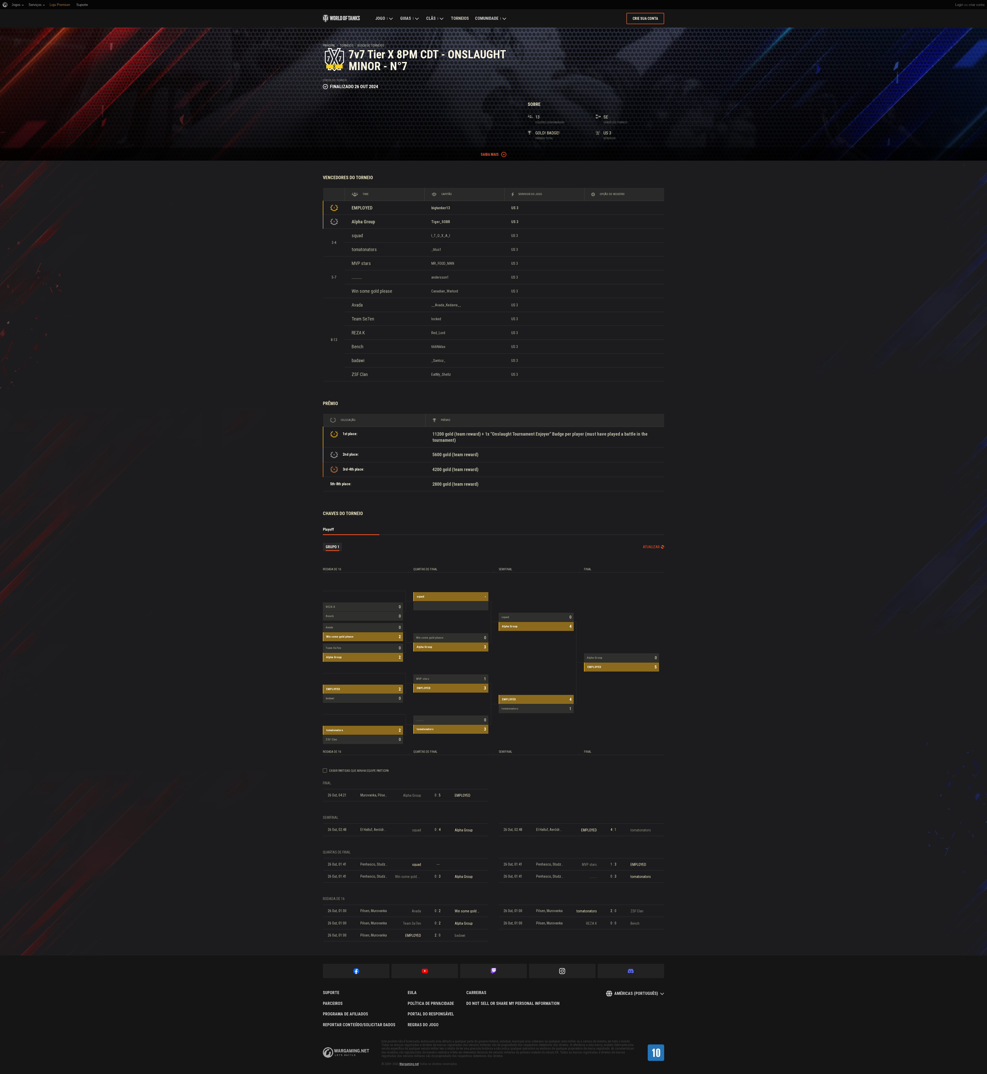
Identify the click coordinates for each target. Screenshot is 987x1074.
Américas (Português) (636, 993)
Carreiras (476, 992)
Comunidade (486, 18)
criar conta (976, 5)
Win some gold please (372, 291)
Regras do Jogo (423, 1025)
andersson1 (440, 277)
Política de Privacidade (431, 1003)
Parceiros (333, 1003)
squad (357, 235)
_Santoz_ (438, 361)
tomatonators (364, 249)
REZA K (358, 332)
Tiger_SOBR (440, 222)
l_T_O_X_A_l (440, 236)
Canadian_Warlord (444, 291)
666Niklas (438, 347)
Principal (329, 45)
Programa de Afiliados (345, 1014)
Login (959, 5)
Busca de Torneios (371, 45)
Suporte (331, 992)
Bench (357, 346)
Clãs (431, 18)
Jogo (380, 18)
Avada (357, 305)
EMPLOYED (362, 207)
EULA (412, 992)
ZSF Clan (360, 374)
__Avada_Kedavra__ (446, 305)
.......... (357, 277)
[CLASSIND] (656, 1052)
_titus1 (436, 249)
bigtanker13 (440, 208)
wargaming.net (346, 1052)
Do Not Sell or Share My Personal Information (513, 1003)
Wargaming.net (409, 1064)
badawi (358, 360)
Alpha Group (363, 221)
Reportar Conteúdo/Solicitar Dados (359, 1025)
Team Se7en (363, 319)
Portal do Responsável (431, 1014)
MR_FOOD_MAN (442, 263)
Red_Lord (438, 333)
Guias (405, 18)
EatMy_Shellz (441, 374)
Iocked (436, 319)
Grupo (332, 547)
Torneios (460, 18)
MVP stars (361, 263)
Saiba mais (490, 154)
